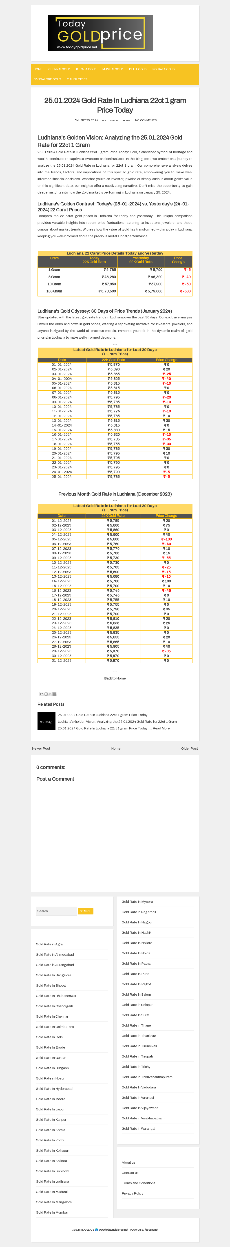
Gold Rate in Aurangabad (55, 965)
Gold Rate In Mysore (137, 901)
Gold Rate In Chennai (52, 1016)
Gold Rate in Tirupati (137, 1056)
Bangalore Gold (47, 79)
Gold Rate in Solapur (137, 1005)
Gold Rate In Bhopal (51, 985)
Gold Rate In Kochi (50, 1140)
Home (38, 69)
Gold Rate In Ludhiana (52, 1181)
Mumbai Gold (112, 69)
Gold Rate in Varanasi (138, 1097)
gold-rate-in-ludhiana (116, 121)
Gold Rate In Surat (136, 1015)
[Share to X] (50, 694)
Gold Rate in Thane (136, 1025)
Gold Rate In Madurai (52, 1192)
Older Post (189, 748)
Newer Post (41, 748)
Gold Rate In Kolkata (51, 1161)
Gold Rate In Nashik (136, 932)
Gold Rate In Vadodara (139, 1087)
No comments (146, 120)
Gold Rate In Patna (136, 963)
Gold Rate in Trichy (136, 1067)
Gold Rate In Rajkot (136, 984)
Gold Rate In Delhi (49, 1037)
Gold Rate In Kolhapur (52, 1150)
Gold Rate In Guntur (51, 1058)
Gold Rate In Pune (135, 974)
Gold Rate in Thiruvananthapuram (147, 1077)
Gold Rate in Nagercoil (139, 912)
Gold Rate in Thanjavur (139, 1036)
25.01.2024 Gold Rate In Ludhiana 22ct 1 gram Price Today (103, 715)
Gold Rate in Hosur (50, 1078)
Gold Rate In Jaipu (50, 1109)
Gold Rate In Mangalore (54, 1202)
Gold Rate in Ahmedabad (55, 954)
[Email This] (42, 694)
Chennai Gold (59, 69)
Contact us (130, 1173)
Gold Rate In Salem (136, 994)
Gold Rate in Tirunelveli (139, 1046)
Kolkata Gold (164, 69)
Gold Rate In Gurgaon (52, 1068)
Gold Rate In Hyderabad (54, 1088)
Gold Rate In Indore (50, 1099)
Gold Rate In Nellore (137, 943)
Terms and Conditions (138, 1183)
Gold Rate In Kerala (50, 1130)
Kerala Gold (86, 69)
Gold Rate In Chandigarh (54, 1006)
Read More (161, 728)
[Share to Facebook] (54, 694)
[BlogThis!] (46, 694)
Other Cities (77, 79)
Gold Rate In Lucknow (52, 1171)
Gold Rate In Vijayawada (140, 1108)
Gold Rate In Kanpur (51, 1119)
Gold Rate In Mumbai (52, 1212)
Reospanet (151, 1229)
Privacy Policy (132, 1193)
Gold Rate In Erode (50, 1047)
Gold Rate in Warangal (138, 1128)
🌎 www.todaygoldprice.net (111, 1229)
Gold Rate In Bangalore (53, 975)
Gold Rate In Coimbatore (55, 1027)
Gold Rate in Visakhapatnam (143, 1118)
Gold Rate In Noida (136, 953)
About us (128, 1162)
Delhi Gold (138, 69)
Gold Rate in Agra (49, 944)
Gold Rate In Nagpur (137, 922)
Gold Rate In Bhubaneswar (56, 996)
